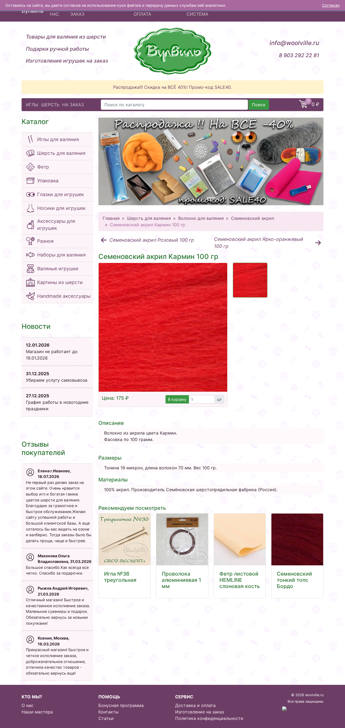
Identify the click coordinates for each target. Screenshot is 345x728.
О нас (27, 705)
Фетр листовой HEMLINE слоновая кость (239, 579)
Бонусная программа (121, 705)
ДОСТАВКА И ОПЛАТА (148, 11)
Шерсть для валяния (149, 218)
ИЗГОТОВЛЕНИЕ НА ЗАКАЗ (91, 11)
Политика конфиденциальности (209, 718)
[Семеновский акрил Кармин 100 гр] (163, 327)
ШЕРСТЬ (50, 104)
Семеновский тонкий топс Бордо (294, 579)
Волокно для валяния (201, 218)
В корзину (177, 399)
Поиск (258, 104)
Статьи (106, 718)
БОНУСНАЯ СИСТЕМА (199, 11)
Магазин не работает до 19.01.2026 (52, 351)
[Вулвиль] (172, 51)
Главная (111, 218)
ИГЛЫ (32, 104)
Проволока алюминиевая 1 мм (181, 579)
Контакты (108, 712)
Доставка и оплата (195, 705)
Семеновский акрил (252, 218)
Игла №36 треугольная (120, 576)
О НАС (54, 11)
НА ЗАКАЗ (73, 104)
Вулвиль (32, 11)
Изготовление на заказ (199, 712)
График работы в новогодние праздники (57, 402)
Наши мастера (37, 712)
